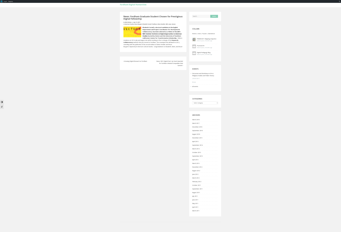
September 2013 (197, 156)
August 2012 (196, 170)
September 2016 (197, 130)
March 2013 (196, 163)
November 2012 (197, 167)
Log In (5, 1)
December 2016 (197, 127)
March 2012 (196, 178)
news (169, 24)
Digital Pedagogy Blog (203, 52)
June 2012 (195, 174)
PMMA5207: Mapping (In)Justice (206, 39)
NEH (167, 24)
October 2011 (196, 185)
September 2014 (197, 145)
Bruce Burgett (138, 24)
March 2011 (196, 211)
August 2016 (196, 134)
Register (10, 1)
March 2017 (196, 123)
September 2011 (197, 189)
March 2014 (196, 149)
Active (199, 33)
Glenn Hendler (161, 24)
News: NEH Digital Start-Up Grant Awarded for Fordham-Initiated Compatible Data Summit (169, 63)
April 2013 (195, 160)
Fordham (154, 24)
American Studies (129, 24)
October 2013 (196, 152)
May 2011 (195, 203)
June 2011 (195, 200)
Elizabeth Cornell (146, 24)
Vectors (174, 24)
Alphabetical (211, 33)
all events (195, 86)
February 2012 (196, 181)
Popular (204, 33)
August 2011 (196, 192)
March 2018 (196, 119)
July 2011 (195, 196)
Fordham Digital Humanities (133, 4)
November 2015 (197, 138)
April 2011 (195, 207)
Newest (194, 33)
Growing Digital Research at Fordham (135, 61)
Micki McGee (128, 22)
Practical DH (200, 45)
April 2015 (195, 141)
